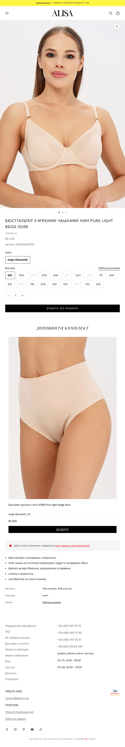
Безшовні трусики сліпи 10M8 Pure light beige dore (39, 504)
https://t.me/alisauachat (19, 712)
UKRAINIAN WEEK (43, 3)
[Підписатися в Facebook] (6, 729)
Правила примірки (16, 649)
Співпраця (11, 679)
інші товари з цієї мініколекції (72, 545)
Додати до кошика (62, 308)
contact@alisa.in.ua (17, 698)
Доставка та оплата (17, 643)
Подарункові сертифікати (20, 626)
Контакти (10, 673)
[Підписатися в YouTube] (32, 729)
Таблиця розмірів (109, 268)
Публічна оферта (15, 719)
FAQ (7, 631)
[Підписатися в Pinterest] (23, 729)
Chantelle (11, 233)
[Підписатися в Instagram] (15, 729)
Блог (8, 661)
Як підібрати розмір (17, 637)
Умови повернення (16, 655)
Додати (62, 529)
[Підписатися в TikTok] (40, 729)
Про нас (10, 667)
